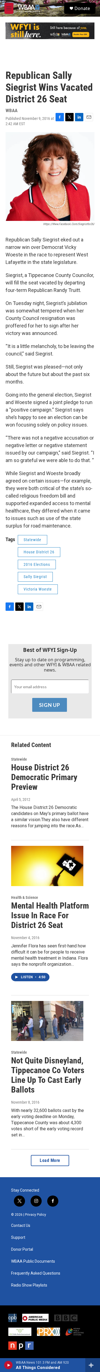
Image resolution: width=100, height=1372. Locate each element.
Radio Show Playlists (29, 1285)
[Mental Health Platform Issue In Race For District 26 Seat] (47, 866)
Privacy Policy (35, 1215)
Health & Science (24, 897)
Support (18, 1237)
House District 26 (39, 552)
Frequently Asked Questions (35, 1273)
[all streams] (92, 1365)
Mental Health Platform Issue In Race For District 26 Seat (50, 915)
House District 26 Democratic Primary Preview (44, 777)
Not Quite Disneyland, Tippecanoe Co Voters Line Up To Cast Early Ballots (47, 1075)
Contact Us (20, 1226)
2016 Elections (37, 564)
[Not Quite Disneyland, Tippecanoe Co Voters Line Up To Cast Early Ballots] (47, 1021)
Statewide (32, 540)
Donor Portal (22, 1249)
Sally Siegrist (35, 576)
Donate (82, 8)
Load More (50, 1160)
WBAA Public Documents (33, 1261)
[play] (8, 1365)
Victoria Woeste (38, 589)
